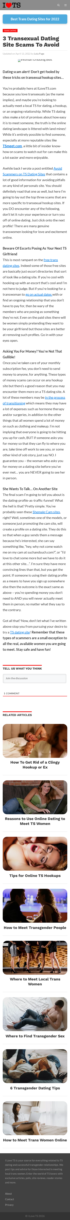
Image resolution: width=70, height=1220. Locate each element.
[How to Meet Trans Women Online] (35, 1132)
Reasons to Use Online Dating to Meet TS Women (35, 821)
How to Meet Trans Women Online (35, 1140)
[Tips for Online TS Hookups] (35, 868)
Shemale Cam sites (46, 512)
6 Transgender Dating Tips (35, 1088)
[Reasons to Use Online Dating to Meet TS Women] (35, 811)
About (8, 1193)
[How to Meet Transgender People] (35, 920)
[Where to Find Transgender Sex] (35, 1028)
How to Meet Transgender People (35, 927)
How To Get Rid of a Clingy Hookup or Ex (35, 764)
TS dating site (20, 632)
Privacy (9, 1204)
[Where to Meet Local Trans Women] (35, 972)
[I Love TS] (15, 5)
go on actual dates (38, 294)
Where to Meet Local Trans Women (35, 981)
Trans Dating (10, 30)
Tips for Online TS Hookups (35, 875)
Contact (9, 1199)
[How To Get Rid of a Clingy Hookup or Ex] (35, 755)
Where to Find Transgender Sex (35, 1036)
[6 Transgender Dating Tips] (35, 1080)
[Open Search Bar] (58, 5)
